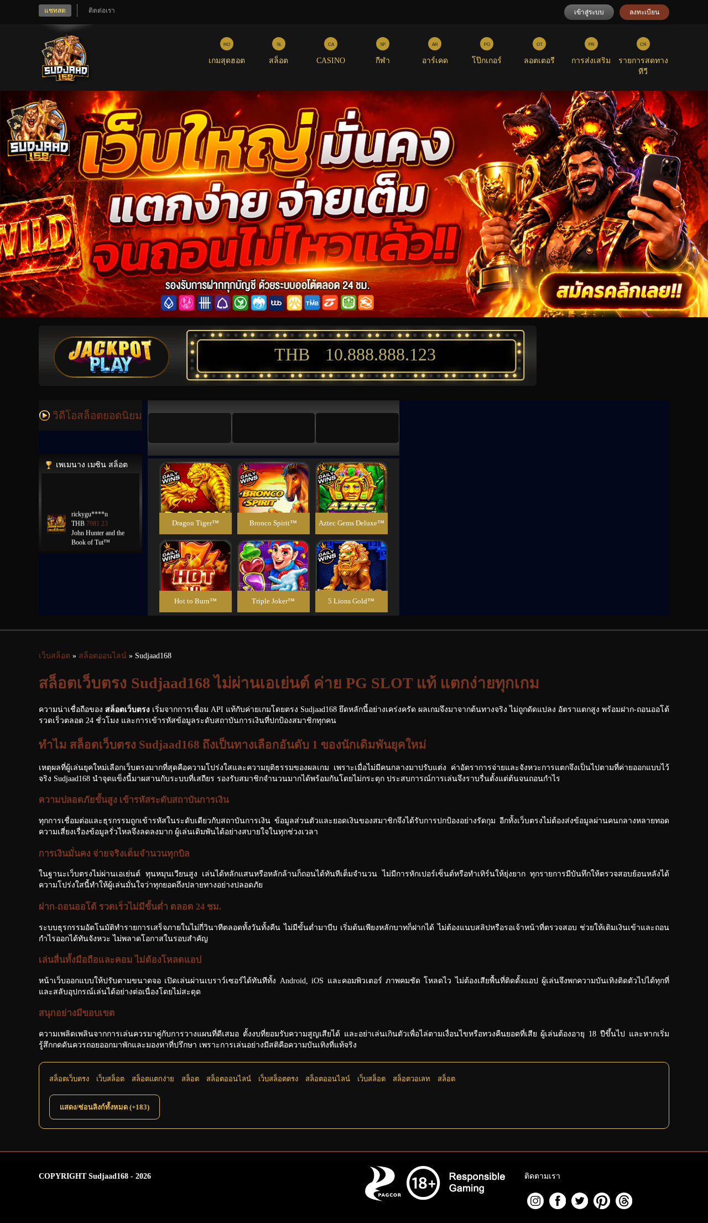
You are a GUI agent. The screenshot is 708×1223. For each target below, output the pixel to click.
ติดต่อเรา (101, 10)
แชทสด (55, 10)
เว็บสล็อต (110, 1079)
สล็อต (190, 1079)
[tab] (189, 428)
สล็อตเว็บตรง (69, 1079)
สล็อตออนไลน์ (228, 1079)
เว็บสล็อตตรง (278, 1079)
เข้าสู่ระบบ (589, 12)
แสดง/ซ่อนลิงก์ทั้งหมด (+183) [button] (104, 1107)
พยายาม (195, 474)
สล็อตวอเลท (411, 1079)
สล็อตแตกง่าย (153, 1079)
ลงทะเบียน (644, 12)
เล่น (195, 499)
